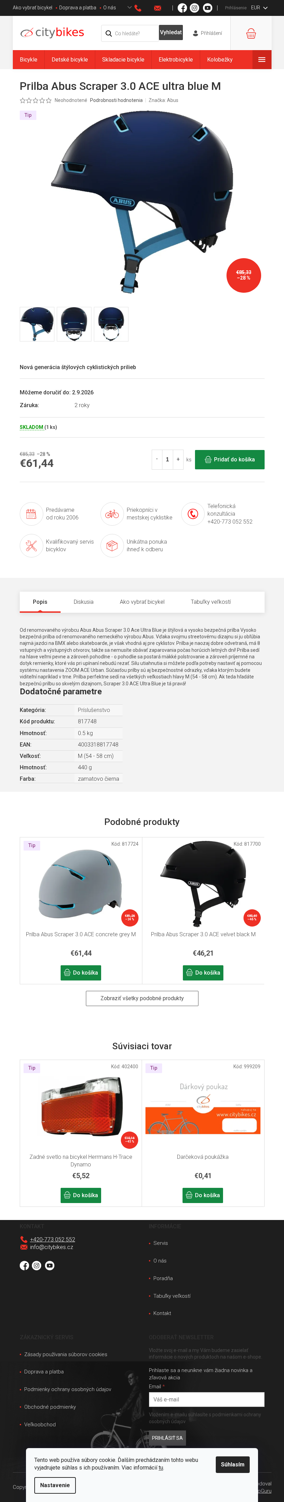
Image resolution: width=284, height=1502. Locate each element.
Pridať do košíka (234, 459)
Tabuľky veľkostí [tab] (211, 602)
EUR (256, 7)
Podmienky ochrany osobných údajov (67, 1389)
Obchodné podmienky (50, 1407)
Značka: (163, 100)
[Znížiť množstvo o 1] (157, 459)
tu (161, 1467)
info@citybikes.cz (51, 1247)
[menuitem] (28, 59)
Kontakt (162, 1313)
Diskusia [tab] (84, 602)
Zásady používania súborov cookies (65, 1354)
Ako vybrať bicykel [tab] (142, 602)
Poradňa (163, 1278)
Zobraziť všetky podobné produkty (142, 998)
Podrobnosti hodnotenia (116, 100)
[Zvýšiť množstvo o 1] (178, 459)
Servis (160, 1243)
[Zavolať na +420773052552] (144, 8)
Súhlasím (233, 1464)
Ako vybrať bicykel (32, 7)
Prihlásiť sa (167, 1438)
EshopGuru (259, 1491)
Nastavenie (55, 1485)
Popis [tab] (40, 602)
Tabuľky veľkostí (171, 1296)
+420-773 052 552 (52, 1239)
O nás (109, 7)
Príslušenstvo (94, 710)
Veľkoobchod (40, 1424)
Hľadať (171, 32)
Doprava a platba (77, 7)
